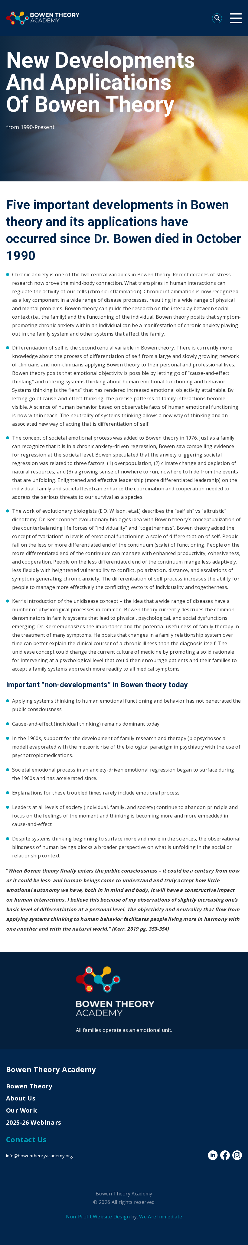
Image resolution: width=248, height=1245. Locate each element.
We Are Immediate (160, 1216)
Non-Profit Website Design (98, 1216)
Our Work (21, 1110)
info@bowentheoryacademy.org (39, 1155)
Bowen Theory (29, 1086)
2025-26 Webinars (33, 1122)
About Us (20, 1098)
